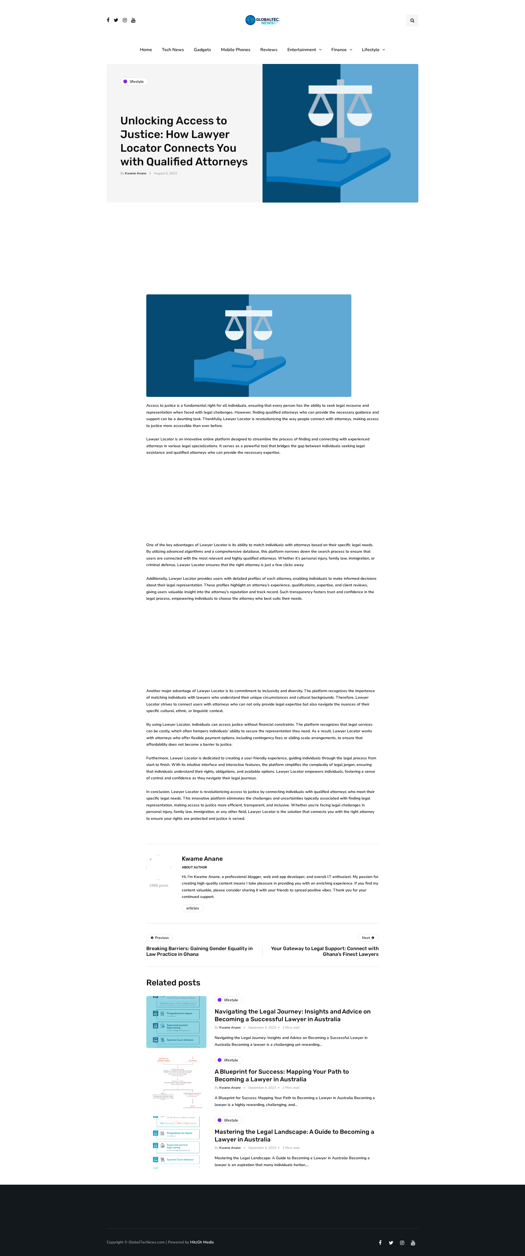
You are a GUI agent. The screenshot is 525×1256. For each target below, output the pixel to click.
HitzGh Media (202, 1242)
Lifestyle (371, 50)
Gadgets (202, 50)
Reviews (269, 50)
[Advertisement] (262, 254)
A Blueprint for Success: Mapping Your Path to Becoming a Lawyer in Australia (282, 1075)
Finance (339, 50)
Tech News (173, 50)
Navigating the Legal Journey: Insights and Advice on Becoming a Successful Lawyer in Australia (293, 1015)
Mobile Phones (235, 50)
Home (146, 50)
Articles (192, 908)
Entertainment (301, 50)
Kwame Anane (135, 173)
